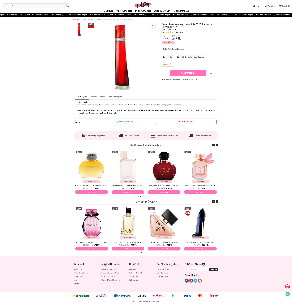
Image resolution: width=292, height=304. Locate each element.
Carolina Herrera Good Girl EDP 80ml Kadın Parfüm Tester (200, 242)
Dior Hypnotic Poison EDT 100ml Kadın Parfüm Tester (164, 186)
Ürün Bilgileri (82, 97)
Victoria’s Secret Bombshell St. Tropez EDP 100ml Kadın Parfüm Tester (200, 186)
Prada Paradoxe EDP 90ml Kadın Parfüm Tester (164, 242)
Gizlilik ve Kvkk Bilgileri (109, 269)
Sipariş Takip (133, 276)
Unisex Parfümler (162, 11)
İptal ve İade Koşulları (109, 276)
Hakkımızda (78, 269)
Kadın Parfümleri (124, 11)
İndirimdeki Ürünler (136, 273)
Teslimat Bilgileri (115, 97)
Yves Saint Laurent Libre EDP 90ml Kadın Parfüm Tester (128, 242)
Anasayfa (77, 19)
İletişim (76, 284)
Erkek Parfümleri (143, 11)
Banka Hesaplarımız (81, 273)
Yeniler (109, 11)
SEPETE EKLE (188, 73)
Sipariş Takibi (78, 276)
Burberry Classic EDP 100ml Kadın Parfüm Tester (91, 186)
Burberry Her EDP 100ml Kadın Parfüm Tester (127, 186)
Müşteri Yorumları (98, 97)
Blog (75, 280)
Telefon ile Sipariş (187, 122)
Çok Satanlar (182, 11)
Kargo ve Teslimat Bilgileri (110, 273)
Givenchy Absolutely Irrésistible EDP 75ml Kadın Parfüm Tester (115, 19)
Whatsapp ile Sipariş (126, 122)
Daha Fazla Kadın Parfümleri (174, 49)
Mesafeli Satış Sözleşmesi (110, 280)
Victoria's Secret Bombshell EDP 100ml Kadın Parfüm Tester (91, 242)
